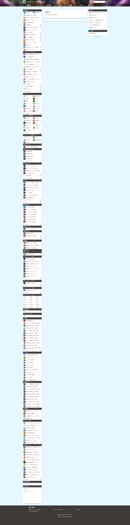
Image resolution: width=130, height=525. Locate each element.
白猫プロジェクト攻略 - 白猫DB (35, 509)
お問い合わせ (69, 514)
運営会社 (64, 514)
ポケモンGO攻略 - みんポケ (34, 511)
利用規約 (59, 514)
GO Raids (78, 509)
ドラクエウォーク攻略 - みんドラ (36, 2)
